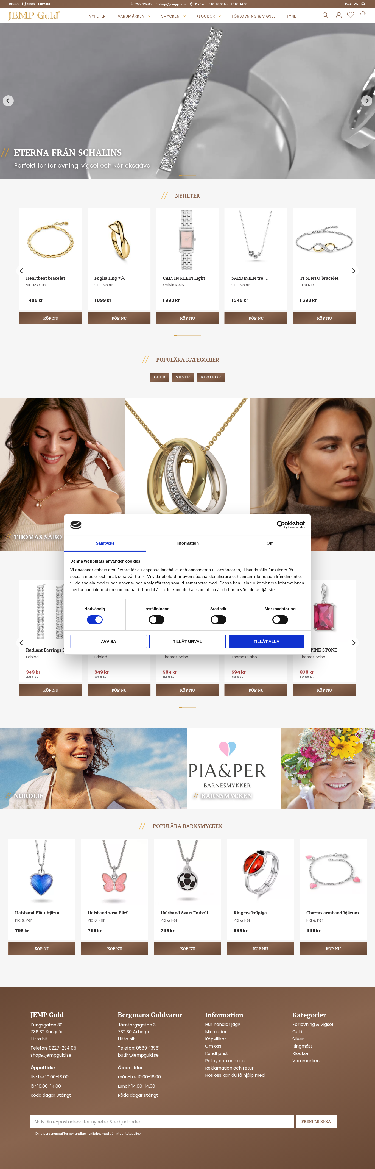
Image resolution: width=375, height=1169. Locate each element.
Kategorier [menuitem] (309, 1014)
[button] (350, 15)
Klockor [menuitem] (205, 16)
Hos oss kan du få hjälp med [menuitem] (235, 1075)
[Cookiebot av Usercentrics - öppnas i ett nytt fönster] (281, 525)
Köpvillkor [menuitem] (215, 1039)
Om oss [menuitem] (213, 1046)
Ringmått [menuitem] (302, 1046)
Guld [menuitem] (297, 1031)
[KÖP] (50, 318)
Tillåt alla (266, 641)
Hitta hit (38, 1039)
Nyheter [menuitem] (97, 16)
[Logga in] (339, 15)
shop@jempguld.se (173, 4)
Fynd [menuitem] (292, 16)
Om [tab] (270, 543)
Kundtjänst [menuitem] (216, 1053)
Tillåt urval (187, 641)
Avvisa (108, 641)
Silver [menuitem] (298, 1039)
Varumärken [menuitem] (131, 16)
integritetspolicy (128, 1133)
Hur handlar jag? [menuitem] (222, 1024)
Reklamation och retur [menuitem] (229, 1068)
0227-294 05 (143, 4)
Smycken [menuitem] (170, 16)
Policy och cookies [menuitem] (225, 1060)
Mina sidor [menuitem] (216, 1031)
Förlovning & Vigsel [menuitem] (253, 16)
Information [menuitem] (224, 1014)
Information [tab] (188, 543)
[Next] (366, 101)
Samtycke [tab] (105, 543)
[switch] (156, 619)
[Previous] (8, 101)
